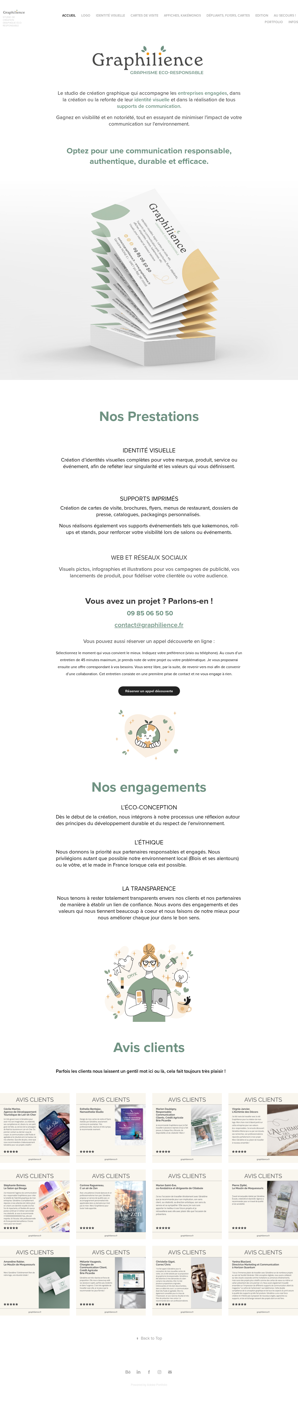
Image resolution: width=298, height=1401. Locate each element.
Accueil (69, 15)
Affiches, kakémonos (182, 15)
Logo (85, 15)
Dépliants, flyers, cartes (228, 15)
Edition (261, 15)
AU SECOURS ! (285, 15)
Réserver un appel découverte (149, 691)
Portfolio (274, 22)
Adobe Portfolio (157, 1385)
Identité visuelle (110, 15)
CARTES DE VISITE (144, 15)
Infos (293, 22)
